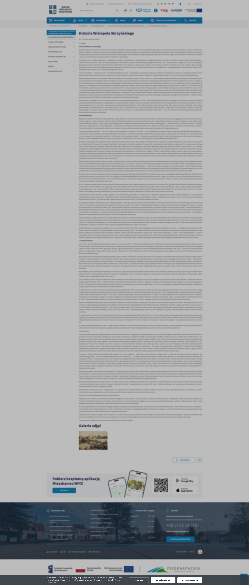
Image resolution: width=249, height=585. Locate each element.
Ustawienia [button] (139, 580)
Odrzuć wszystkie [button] (163, 580)
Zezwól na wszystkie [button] (190, 580)
